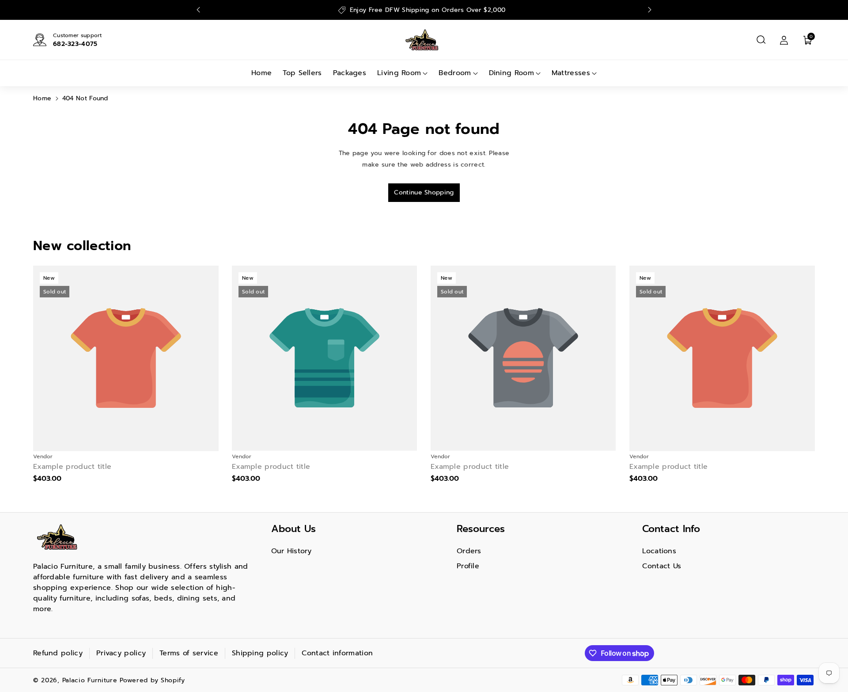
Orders (469, 551)
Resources (481, 528)
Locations (659, 551)
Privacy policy (121, 653)
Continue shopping (424, 192)
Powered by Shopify (152, 680)
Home (42, 98)
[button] (761, 40)
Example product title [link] (72, 466)
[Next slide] (649, 9)
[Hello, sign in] (784, 39)
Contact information (337, 653)
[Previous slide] (198, 9)
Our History (291, 551)
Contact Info (671, 528)
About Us (293, 528)
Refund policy (58, 653)
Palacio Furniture (89, 680)
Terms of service (188, 653)
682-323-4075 (75, 44)
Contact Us (661, 566)
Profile (468, 566)
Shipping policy (260, 653)
